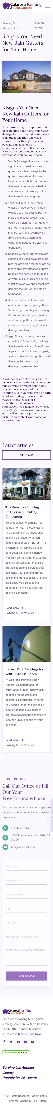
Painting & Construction (10, 26)
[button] (47, 6)
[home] (22, 5)
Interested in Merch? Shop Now (21, 1034)
